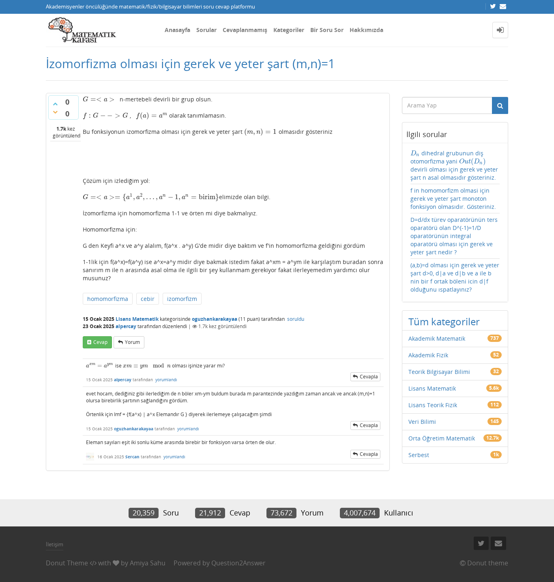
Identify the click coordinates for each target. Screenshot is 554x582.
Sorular (206, 30)
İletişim (54, 544)
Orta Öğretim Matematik (441, 438)
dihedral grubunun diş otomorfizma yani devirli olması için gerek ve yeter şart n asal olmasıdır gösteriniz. (454, 165)
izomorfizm (182, 299)
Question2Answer (238, 562)
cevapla (369, 376)
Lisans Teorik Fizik (432, 405)
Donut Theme (67, 562)
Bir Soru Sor (327, 30)
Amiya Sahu (147, 562)
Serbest (418, 455)
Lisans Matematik (137, 319)
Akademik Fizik (428, 355)
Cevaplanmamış (245, 30)
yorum (132, 342)
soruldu (295, 319)
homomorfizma (107, 299)
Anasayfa (177, 30)
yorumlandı (166, 379)
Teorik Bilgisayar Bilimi (439, 372)
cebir (148, 299)
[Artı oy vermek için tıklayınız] (55, 104)
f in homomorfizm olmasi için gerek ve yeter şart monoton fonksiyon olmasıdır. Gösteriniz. (453, 198)
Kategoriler (288, 30)
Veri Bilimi (422, 421)
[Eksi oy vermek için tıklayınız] (55, 112)
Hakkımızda (366, 30)
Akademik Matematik (436, 338)
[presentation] (99, 99)
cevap (100, 342)
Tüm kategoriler (444, 321)
